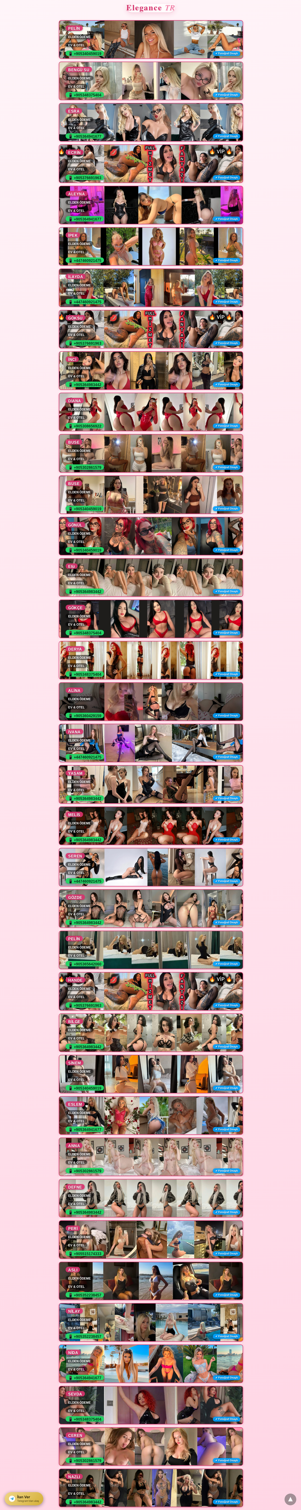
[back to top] (290, 1499)
